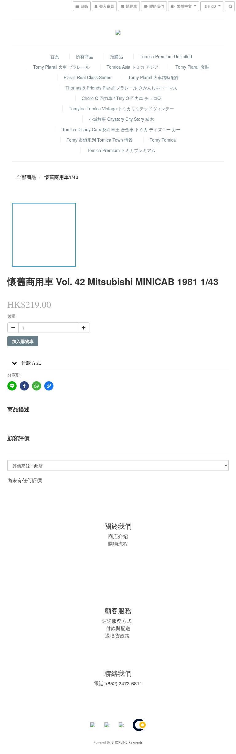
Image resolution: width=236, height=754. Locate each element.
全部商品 (26, 177)
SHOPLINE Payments (127, 742)
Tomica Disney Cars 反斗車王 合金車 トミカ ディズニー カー (121, 129)
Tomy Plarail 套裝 (192, 67)
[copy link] (48, 385)
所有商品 (84, 56)
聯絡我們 (118, 673)
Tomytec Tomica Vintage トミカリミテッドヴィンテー (121, 108)
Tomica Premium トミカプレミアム (121, 150)
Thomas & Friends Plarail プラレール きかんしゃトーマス (121, 88)
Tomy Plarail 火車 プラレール (61, 67)
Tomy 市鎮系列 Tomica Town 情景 (100, 140)
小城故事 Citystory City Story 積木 (121, 119)
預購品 (116, 56)
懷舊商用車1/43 (61, 177)
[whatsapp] (36, 385)
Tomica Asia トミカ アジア (133, 67)
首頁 (54, 56)
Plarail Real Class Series (87, 77)
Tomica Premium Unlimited (166, 56)
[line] (12, 385)
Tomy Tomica (163, 140)
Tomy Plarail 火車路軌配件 (153, 77)
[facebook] (24, 385)
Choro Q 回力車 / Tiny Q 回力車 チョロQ (121, 98)
